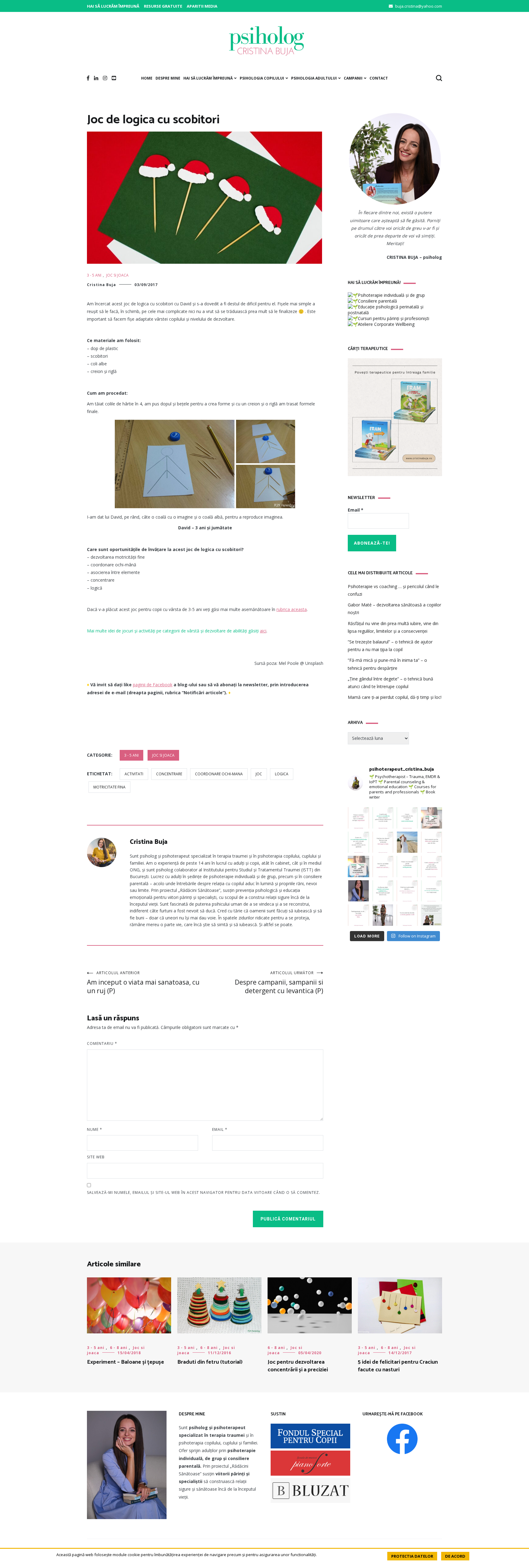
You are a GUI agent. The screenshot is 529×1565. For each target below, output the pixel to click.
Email (219, 1129)
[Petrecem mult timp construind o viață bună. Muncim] (358, 818)
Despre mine (168, 78)
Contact (379, 78)
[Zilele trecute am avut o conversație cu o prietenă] (383, 915)
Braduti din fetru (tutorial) (209, 1362)
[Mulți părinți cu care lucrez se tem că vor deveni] (407, 915)
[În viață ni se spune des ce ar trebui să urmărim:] (358, 915)
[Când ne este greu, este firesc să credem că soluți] (431, 891)
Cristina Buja (101, 284)
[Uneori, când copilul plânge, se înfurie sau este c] (383, 818)
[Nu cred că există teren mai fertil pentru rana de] (358, 891)
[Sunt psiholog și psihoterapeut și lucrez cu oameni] (431, 915)
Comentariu (102, 1043)
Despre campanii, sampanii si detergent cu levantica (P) (279, 982)
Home (146, 78)
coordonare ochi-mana (219, 774)
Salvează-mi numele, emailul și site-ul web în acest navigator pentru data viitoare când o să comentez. (203, 1192)
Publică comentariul (288, 1219)
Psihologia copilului (262, 78)
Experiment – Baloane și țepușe (125, 1362)
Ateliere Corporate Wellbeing (386, 324)
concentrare (169, 774)
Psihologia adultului (314, 78)
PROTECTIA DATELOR (412, 1556)
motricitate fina (109, 787)
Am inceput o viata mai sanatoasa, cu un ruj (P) (143, 982)
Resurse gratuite (163, 6)
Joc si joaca (117, 275)
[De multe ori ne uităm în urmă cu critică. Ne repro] (383, 866)
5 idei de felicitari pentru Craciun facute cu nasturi (398, 1366)
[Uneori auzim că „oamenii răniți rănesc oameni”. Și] (407, 891)
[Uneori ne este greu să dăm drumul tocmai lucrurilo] (407, 818)
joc (259, 774)
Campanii (353, 78)
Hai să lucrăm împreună (113, 6)
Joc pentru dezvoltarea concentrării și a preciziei (298, 1366)
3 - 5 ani (94, 275)
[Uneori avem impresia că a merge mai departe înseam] (383, 842)
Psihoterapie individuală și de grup (391, 295)
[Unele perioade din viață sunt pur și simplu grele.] (431, 842)
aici (263, 631)
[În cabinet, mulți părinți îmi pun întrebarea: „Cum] (358, 842)
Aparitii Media (202, 6)
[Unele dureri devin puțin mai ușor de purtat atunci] (407, 842)
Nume (94, 1129)
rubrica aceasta (291, 609)
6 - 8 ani (118, 1347)
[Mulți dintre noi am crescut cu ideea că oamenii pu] (407, 866)
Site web (96, 1157)
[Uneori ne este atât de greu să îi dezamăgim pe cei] (431, 818)
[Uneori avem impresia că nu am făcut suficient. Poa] (431, 866)
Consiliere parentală (377, 301)
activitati (134, 774)
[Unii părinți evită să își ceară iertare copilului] (383, 891)
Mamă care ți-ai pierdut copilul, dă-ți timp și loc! (394, 697)
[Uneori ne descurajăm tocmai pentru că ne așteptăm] (358, 866)
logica (281, 774)
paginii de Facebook (152, 684)
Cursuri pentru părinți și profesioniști (393, 318)
